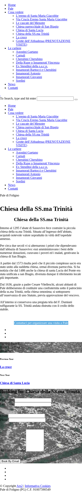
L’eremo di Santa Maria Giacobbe (37, 15)
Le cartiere (14, 48)
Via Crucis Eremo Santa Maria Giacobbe (41, 19)
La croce (21, 37)
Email (3, 415)
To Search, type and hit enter (18, 98)
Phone (4, 420)
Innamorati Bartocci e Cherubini (36, 69)
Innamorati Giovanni (29, 77)
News (11, 84)
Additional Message (12, 450)
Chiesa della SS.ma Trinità (32, 33)
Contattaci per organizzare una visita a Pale (41, 323)
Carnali (20, 55)
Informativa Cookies (38, 486)
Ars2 (20, 486)
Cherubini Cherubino (29, 59)
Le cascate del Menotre (30, 23)
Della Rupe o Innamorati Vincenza (38, 62)
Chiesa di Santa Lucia (29, 30)
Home (12, 5)
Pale (10, 8)
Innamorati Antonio (28, 73)
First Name (7, 400)
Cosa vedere (15, 12)
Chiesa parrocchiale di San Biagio (37, 26)
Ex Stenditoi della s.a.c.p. (32, 66)
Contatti (13, 88)
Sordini (20, 80)
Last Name (7, 404)
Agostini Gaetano (27, 51)
